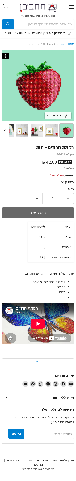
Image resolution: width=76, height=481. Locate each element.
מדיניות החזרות (15, 460)
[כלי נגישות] (5, 56)
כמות (71, 189)
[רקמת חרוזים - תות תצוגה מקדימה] (66, 130)
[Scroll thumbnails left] (5, 131)
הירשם (16, 434)
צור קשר (38, 464)
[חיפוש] (8, 24)
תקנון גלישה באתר (63, 460)
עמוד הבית (67, 43)
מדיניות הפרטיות (38, 460)
